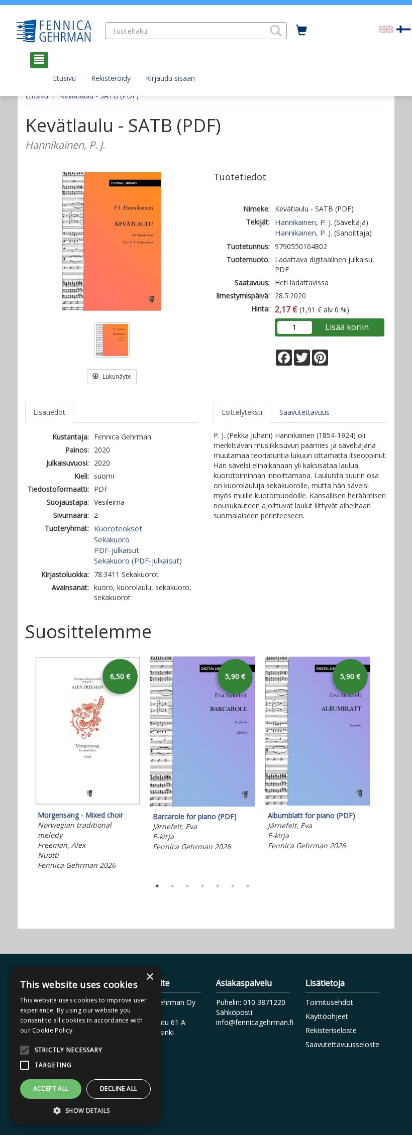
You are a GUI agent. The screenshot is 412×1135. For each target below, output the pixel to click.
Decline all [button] (118, 1088)
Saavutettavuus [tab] (304, 412)
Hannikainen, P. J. (303, 222)
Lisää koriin (347, 326)
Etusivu (64, 78)
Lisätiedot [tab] (49, 412)
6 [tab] (233, 886)
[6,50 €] (87, 802)
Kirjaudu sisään (170, 78)
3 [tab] (187, 886)
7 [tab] (248, 886)
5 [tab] (218, 886)
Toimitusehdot (329, 1002)
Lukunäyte (116, 376)
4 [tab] (202, 886)
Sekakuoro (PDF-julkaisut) (138, 560)
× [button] (149, 977)
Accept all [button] (51, 1088)
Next (382, 765)
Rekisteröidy (111, 78)
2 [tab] (172, 886)
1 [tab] (157, 886)
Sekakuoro (112, 539)
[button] (276, 31)
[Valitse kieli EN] (386, 28)
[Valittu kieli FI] (403, 28)
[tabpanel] (87, 764)
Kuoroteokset (118, 528)
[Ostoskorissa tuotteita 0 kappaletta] (301, 30)
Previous (23, 765)
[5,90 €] (202, 804)
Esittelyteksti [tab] (242, 412)
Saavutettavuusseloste (342, 1044)
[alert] (85, 1045)
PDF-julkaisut (116, 550)
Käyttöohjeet (326, 1016)
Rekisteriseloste (331, 1030)
